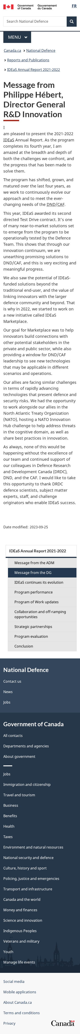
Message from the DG (33, 572)
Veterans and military (21, 941)
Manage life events (19, 962)
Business (10, 805)
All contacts (13, 735)
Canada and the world (21, 899)
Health (8, 826)
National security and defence (28, 857)
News (8, 691)
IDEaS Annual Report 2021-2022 (33, 69)
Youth (8, 951)
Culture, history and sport (25, 868)
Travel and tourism (19, 795)
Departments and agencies (26, 746)
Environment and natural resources (33, 847)
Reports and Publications (28, 60)
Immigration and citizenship (27, 784)
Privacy (9, 1023)
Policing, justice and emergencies (31, 878)
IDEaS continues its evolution (38, 582)
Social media (13, 981)
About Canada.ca (17, 1002)
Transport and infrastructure (27, 889)
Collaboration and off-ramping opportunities (40, 614)
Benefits (10, 815)
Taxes (8, 836)
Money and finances (20, 909)
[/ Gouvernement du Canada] (30, 6)
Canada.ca (12, 50)
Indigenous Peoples (20, 930)
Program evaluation (31, 636)
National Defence (40, 50)
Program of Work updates (36, 601)
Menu (15, 37)
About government (19, 756)
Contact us (12, 681)
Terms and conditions (21, 1012)
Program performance (33, 592)
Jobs (6, 702)
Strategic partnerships (33, 626)
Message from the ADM (34, 562)
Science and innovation (22, 920)
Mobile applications (19, 992)
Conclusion (23, 646)
